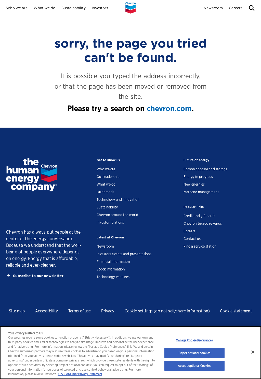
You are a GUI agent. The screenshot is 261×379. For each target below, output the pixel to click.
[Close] (252, 352)
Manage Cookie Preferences (194, 340)
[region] (130, 352)
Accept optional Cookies (194, 366)
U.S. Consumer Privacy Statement (80, 374)
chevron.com (169, 108)
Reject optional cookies (194, 353)
